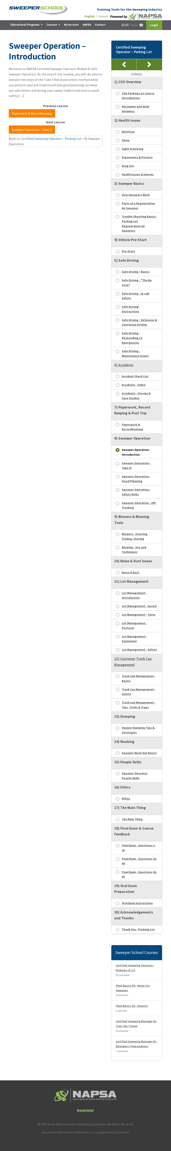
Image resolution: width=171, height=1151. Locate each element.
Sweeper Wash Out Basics (139, 753)
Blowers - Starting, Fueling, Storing (135, 536)
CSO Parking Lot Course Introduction (138, 95)
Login (154, 25)
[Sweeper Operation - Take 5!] (149, 64)
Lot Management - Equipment (134, 639)
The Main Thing (132, 819)
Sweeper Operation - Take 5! (32, 129)
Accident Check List (135, 376)
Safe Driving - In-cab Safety (135, 296)
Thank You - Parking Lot (138, 929)
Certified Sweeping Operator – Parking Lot (51, 138)
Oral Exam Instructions (137, 903)
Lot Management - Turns (138, 614)
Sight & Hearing (132, 149)
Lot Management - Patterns (134, 625)
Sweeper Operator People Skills (135, 775)
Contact (100, 24)
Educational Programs (25, 24)
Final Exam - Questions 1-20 (139, 848)
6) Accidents (123, 365)
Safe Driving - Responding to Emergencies (132, 337)
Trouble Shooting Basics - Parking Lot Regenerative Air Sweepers (139, 223)
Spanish (103, 16)
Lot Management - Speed (139, 606)
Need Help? (85, 1110)
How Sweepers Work (136, 195)
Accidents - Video (134, 385)
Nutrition (128, 132)
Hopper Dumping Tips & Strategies (138, 730)
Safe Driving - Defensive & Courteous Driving (139, 322)
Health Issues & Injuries (138, 174)
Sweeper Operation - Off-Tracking (139, 505)
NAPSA (87, 24)
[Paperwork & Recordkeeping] (124, 64)
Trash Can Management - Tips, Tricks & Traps (139, 705)
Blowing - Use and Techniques (134, 549)
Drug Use (128, 166)
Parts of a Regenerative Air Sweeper (138, 205)
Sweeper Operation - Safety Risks (136, 492)
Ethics (126, 798)
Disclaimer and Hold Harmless (135, 109)
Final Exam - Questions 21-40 (139, 861)
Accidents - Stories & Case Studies (136, 395)
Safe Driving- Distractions (131, 309)
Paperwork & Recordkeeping (32, 113)
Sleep (126, 140)
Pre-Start (128, 251)
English (90, 16)
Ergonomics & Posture (137, 157)
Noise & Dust (130, 572)
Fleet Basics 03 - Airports (132, 1006)
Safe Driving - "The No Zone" (137, 282)
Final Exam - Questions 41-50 (139, 874)
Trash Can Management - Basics (139, 678)
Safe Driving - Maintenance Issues (135, 353)
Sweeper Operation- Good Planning (136, 479)
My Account (71, 24)
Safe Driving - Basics (136, 272)
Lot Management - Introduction (134, 595)
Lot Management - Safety (139, 649)
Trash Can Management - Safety (139, 691)
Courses (52, 24)
